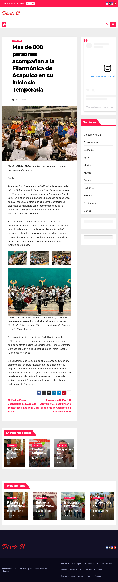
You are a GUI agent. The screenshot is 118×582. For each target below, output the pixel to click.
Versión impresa (68, 563)
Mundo (87, 173)
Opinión (88, 180)
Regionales (90, 203)
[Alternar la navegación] (113, 24)
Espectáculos (91, 142)
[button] (107, 24)
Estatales (17, 41)
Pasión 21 (89, 188)
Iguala (87, 157)
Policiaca (89, 195)
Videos (87, 211)
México (87, 165)
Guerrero (100, 563)
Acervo (90, 576)
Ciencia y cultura (92, 135)
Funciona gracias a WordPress (15, 568)
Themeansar (7, 571)
